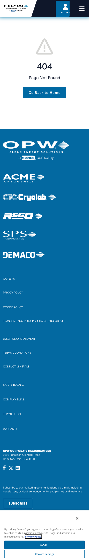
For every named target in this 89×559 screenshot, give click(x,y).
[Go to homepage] (15, 8)
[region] (44, 534)
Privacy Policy (33, 536)
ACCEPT (44, 544)
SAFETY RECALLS (13, 384)
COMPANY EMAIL (13, 399)
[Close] (77, 518)
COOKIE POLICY (13, 307)
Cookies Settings (44, 554)
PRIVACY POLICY (13, 292)
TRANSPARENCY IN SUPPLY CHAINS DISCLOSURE (33, 321)
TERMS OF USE (12, 414)
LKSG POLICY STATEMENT (19, 338)
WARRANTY (10, 428)
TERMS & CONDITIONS (17, 352)
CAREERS (9, 278)
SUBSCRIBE (17, 503)
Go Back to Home (44, 92)
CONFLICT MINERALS (16, 366)
